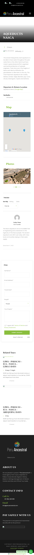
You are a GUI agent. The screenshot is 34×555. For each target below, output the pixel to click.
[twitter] (15, 8)
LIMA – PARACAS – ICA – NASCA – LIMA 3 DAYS (12, 364)
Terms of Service (19, 325)
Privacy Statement (10, 327)
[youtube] (18, 8)
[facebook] (13, 8)
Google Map (18, 89)
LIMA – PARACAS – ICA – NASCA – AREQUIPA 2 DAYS (12, 409)
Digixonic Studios (17, 548)
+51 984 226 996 (20, 3)
